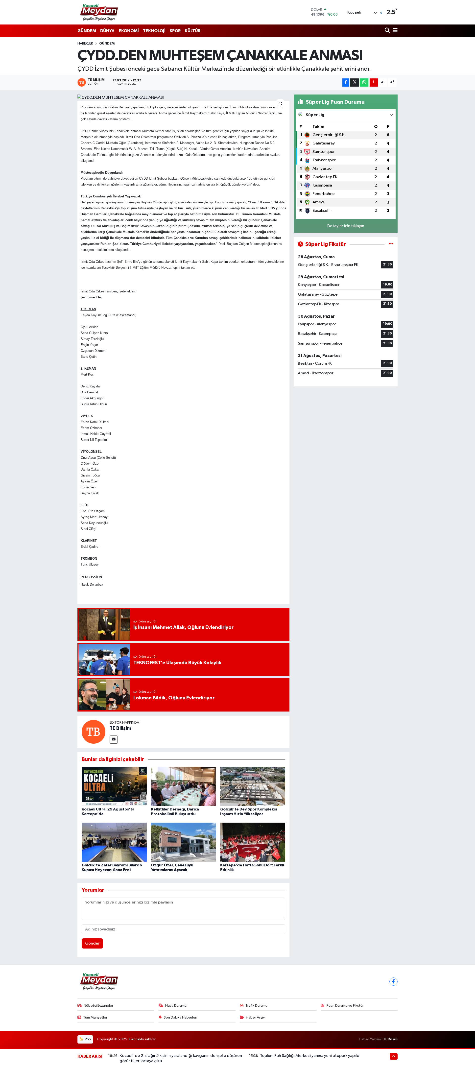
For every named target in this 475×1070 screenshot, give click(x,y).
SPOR (175, 31)
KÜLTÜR (192, 31)
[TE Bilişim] (93, 732)
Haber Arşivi (255, 1017)
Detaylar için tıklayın (345, 226)
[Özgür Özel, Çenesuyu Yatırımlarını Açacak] (183, 842)
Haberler (85, 43)
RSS (87, 1039)
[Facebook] (393, 981)
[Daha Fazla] (374, 82)
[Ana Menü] (394, 30)
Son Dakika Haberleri (180, 1017)
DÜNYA (107, 31)
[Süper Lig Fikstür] (391, 244)
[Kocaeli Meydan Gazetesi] (99, 12)
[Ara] (388, 30)
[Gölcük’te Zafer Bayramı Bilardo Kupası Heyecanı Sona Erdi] (114, 842)
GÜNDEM (86, 31)
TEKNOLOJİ (154, 31)
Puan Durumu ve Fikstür (345, 1005)
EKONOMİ (129, 31)
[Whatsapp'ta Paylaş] (364, 82)
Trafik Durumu (256, 1005)
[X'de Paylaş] (354, 82)
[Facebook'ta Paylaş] (345, 82)
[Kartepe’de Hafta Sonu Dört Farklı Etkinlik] (252, 842)
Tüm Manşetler (95, 1017)
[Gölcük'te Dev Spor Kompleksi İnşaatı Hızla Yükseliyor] (252, 786)
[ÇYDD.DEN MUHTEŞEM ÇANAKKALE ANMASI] (183, 98)
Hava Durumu (176, 1005)
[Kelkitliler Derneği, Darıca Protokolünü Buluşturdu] (183, 786)
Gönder (92, 943)
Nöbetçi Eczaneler (98, 1005)
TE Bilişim (120, 728)
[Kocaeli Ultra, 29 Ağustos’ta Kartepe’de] (114, 786)
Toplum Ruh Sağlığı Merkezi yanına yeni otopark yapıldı (310, 1056)
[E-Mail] (114, 740)
